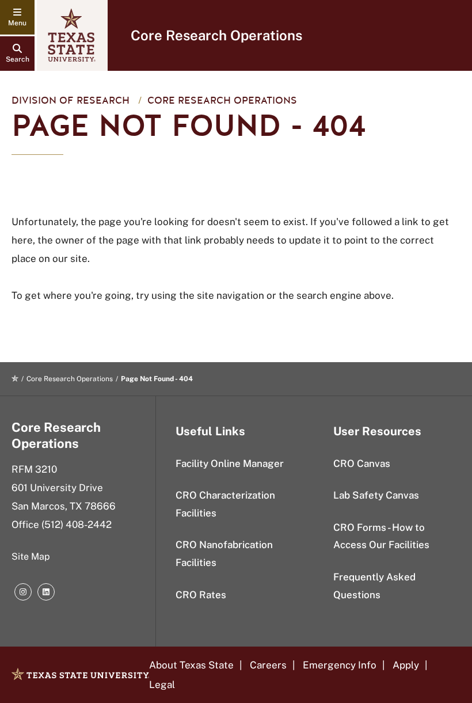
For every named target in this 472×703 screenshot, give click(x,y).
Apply (406, 665)
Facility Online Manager (230, 463)
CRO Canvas (361, 463)
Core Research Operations (216, 35)
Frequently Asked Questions (374, 586)
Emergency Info (339, 665)
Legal (162, 684)
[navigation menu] (17, 17)
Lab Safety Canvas (376, 495)
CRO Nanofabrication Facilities (224, 553)
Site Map (31, 556)
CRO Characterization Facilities (225, 504)
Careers (268, 665)
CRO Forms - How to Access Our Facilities (381, 536)
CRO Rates (201, 595)
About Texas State (191, 665)
